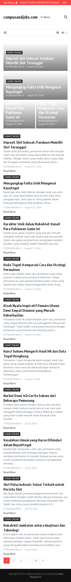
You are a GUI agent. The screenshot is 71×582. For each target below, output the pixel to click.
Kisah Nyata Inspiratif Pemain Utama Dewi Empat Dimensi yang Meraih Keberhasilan (31, 310)
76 (35, 560)
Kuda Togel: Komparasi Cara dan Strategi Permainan (51, 110)
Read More (9, 170)
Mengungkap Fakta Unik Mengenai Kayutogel (33, 89)
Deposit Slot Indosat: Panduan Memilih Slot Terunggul (30, 60)
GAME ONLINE (14, 52)
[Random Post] (57, 32)
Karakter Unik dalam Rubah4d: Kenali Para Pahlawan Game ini (17, 105)
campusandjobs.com (20, 17)
